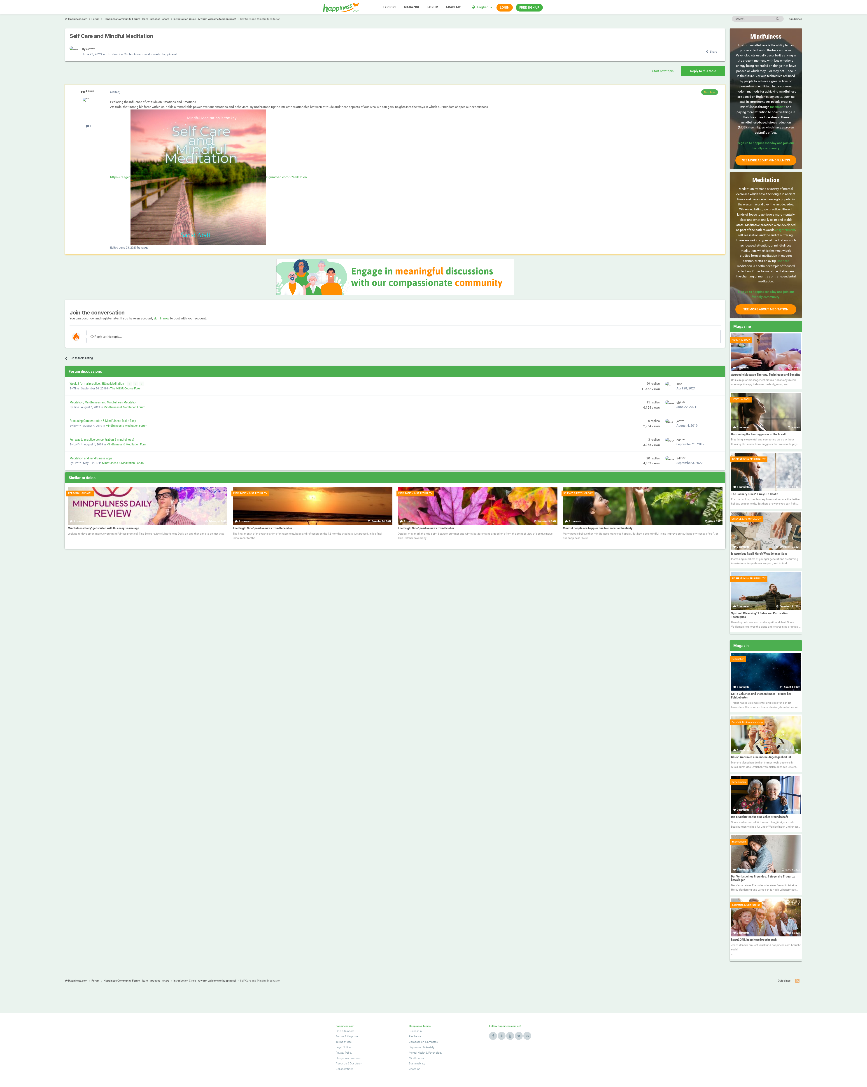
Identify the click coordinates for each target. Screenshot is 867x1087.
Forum (340, 1036)
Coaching (414, 1069)
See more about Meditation (765, 309)
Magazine (352, 1036)
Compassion (416, 1041)
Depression (415, 1047)
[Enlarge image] (198, 177)
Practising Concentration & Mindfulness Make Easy (103, 421)
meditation (777, 107)
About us (341, 1063)
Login (504, 7)
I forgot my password (348, 1058)
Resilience (415, 1036)
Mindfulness (416, 1058)
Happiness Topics (420, 1026)
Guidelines (795, 19)
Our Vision (356, 1063)
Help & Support (345, 1031)
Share (712, 51)
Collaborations (344, 1069)
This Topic (758, 18)
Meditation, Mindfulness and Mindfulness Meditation (103, 402)
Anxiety (429, 1047)
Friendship (415, 1031)
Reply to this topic (703, 71)
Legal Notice (343, 1047)
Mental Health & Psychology (425, 1052)
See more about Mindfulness (766, 160)
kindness (783, 261)
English (483, 7)
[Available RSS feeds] (797, 981)
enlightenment (785, 230)
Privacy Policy (344, 1052)
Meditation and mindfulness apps (91, 458)
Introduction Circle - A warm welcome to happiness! (141, 54)
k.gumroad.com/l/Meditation (286, 177)
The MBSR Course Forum (126, 388)
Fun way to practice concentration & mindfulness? (102, 440)
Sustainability (417, 1063)
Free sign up (529, 7)
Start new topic (663, 71)
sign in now (161, 318)
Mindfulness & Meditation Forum (124, 407)
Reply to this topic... (108, 336)
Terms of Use (344, 1041)
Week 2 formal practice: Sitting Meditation (97, 384)
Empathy (432, 1041)
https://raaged (120, 177)
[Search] (777, 19)
